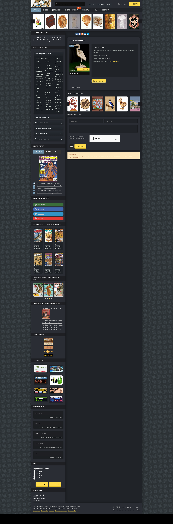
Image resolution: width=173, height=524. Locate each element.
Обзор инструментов (42, 117)
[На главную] (41, 4)
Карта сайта (72, 511)
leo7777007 (37, 500)
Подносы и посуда (48, 105)
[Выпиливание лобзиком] (48, 347)
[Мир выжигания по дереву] (56, 390)
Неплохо (39, 475)
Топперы (58, 87)
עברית (109, 5)
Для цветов (38, 92)
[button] (46, 314)
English (92, 5)
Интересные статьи (41, 123)
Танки (57, 84)
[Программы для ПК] (56, 399)
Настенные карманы (48, 84)
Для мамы (37, 87)
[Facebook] (79, 34)
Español (101, 5)
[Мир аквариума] (56, 380)
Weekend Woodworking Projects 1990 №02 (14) (52, 323)
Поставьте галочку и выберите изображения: (77, 137)
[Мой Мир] (85, 34)
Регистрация (122, 4)
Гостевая (105, 10)
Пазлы (47, 95)
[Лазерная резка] (40, 399)
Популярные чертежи (42, 139)
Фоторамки (58, 90)
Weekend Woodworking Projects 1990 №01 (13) (52, 329)
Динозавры (39, 81)
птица (74, 87)
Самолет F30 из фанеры (55, 417)
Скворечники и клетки (58, 75)
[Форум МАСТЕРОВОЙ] (48, 340)
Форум (95, 10)
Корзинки (39, 108)
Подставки (58, 61)
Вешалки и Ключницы (39, 65)
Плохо (38, 477)
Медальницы (48, 68)
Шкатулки (58, 99)
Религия (57, 66)
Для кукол (39, 84)
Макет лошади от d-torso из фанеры (51, 437)
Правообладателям (47, 511)
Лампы (47, 58)
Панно (47, 97)
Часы (56, 92)
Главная (36, 10)
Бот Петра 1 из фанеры (55, 457)
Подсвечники (48, 109)
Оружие (47, 92)
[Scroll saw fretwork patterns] (48, 355)
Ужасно (38, 479)
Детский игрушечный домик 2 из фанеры (50, 427)
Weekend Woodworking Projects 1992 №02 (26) (52, 327)
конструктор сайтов (128, 510)
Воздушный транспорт (39, 75)
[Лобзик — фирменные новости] (48, 343)
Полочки (57, 58)
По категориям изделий (43, 53)
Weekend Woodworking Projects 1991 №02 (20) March (52, 320)
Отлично (39, 471)
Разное (57, 111)
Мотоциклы (48, 78)
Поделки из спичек (41, 133)
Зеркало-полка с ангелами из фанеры (51, 447)
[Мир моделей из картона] (56, 369)
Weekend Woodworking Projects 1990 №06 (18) (52, 308)
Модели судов (47, 74)
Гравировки (39, 79)
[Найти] (83, 4)
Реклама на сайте (61, 511)
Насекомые (48, 81)
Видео (45, 10)
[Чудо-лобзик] (48, 351)
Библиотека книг (71, 10)
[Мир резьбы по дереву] (40, 380)
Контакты (85, 10)
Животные (39, 100)
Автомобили (39, 58)
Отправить (80, 146)
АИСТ (78, 87)
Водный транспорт (39, 70)
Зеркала (38, 102)
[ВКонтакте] (76, 34)
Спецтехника (58, 82)
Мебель (47, 65)
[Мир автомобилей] (40, 390)
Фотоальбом (56, 10)
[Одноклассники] (82, 34)
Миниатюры (48, 71)
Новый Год (47, 88)
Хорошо (38, 473)
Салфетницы (58, 72)
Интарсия (39, 105)
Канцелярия (39, 111)
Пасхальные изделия (48, 101)
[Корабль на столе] (40, 368)
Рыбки (57, 69)
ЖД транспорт (39, 96)
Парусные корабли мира (43, 128)
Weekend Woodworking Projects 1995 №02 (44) (52, 325)
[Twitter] (88, 34)
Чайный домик (57, 96)
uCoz (138, 510)
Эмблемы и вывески (58, 106)
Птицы (57, 64)
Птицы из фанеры (113, 61)
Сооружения (58, 79)
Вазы (37, 61)
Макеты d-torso (47, 62)
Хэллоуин (58, 102)
